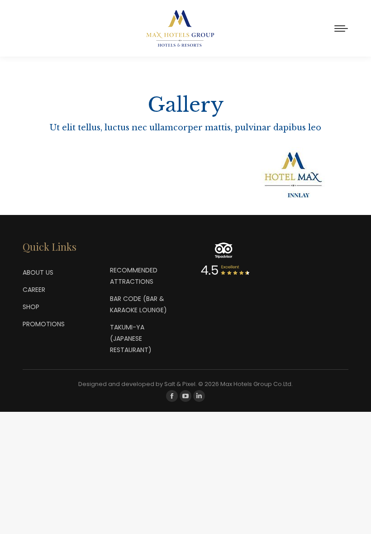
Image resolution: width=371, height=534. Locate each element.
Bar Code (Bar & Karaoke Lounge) (138, 304)
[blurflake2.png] (185, 154)
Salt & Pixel (179, 384)
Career (34, 289)
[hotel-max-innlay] (306, 174)
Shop (31, 306)
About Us (38, 272)
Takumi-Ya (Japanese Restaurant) (131, 338)
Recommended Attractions (133, 276)
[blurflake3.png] (65, 172)
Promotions (44, 324)
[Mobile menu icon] (341, 28)
